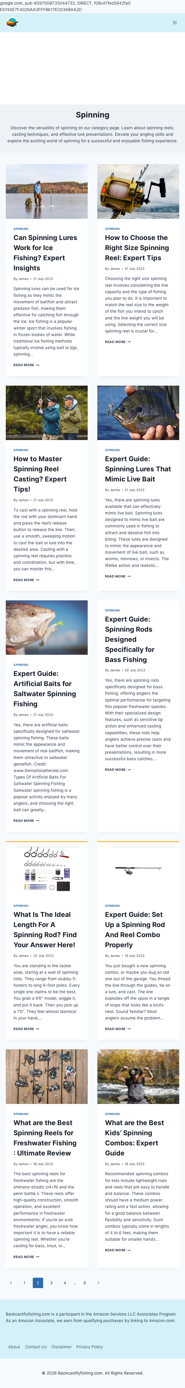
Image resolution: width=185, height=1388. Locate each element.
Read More (26, 365)
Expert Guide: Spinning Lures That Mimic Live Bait (138, 469)
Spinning (21, 229)
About (14, 1346)
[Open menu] (174, 22)
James (23, 279)
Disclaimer (62, 1346)
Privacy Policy (89, 1346)
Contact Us (36, 1346)
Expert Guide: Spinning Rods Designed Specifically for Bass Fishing (129, 639)
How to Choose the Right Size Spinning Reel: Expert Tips (137, 247)
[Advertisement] (92, 68)
